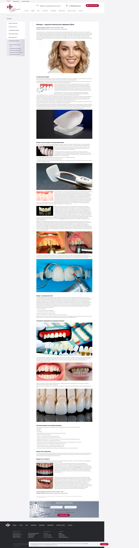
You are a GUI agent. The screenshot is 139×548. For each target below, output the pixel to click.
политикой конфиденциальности (64, 510)
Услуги (32, 10)
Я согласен (104, 544)
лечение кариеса (64, 29)
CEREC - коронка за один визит (14, 44)
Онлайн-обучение (25, 1)
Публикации (53, 10)
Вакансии (60, 533)
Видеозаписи (62, 10)
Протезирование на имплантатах (15, 48)
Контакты (81, 10)
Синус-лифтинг (30, 537)
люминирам (62, 218)
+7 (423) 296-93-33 (75, 6)
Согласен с (62, 510)
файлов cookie (49, 544)
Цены (38, 10)
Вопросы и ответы (72, 10)
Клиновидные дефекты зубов (14, 54)
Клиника (8, 1)
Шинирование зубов (31, 534)
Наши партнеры (61, 534)
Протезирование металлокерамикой (16, 52)
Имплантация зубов (16, 535)
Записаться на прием (93, 5)
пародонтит (51, 29)
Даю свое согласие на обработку (64, 512)
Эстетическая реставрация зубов (15, 50)
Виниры (10, 46)
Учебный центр (16, 1)
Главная (8, 15)
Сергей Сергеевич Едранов (63, 537)
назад (33, 25)
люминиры (47, 29)
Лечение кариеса (31, 535)
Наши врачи (45, 10)
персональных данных (70, 512)
